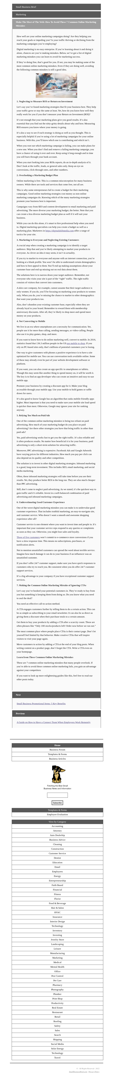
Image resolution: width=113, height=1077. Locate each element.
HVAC (57, 912)
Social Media (57, 1044)
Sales (57, 1030)
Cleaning (57, 844)
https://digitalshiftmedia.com (59, 230)
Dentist (57, 858)
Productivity (57, 1003)
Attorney (57, 830)
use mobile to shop (76, 343)
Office (57, 971)
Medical (57, 962)
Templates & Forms (57, 754)
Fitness (57, 894)
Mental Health (57, 967)
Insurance (57, 917)
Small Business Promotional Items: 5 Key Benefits (41, 703)
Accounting (57, 826)
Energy (57, 876)
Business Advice (57, 839)
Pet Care (57, 980)
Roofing (57, 1021)
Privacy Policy (94, 1071)
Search (57, 1035)
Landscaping (57, 944)
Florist (57, 899)
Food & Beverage (57, 903)
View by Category (57, 821)
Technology (57, 926)
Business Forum (57, 749)
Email (57, 867)
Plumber (57, 994)
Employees (57, 871)
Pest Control (57, 976)
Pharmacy (57, 985)
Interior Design (57, 921)
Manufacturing (57, 953)
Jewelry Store (57, 939)
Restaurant (57, 1012)
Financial (57, 889)
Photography (57, 989)
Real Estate (57, 1007)
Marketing (21, 14)
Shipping (57, 1039)
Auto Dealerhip (57, 835)
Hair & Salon (57, 908)
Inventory (57, 930)
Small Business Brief (26, 7)
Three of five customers (28, 537)
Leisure (57, 948)
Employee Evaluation (57, 814)
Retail (57, 1017)
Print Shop (57, 998)
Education (57, 862)
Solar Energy (57, 1048)
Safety (57, 1026)
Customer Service (57, 853)
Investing (57, 935)
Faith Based (57, 885)
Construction (57, 849)
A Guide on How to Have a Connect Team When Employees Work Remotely (54, 722)
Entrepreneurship (57, 880)
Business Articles (57, 758)
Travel (57, 1057)
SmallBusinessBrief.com (78, 1071)
